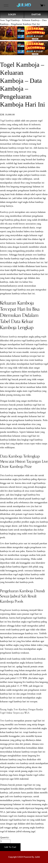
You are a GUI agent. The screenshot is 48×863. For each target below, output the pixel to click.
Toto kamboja (6, 720)
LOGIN (12, 14)
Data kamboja (6, 475)
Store (2, 20)
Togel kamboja (7, 120)
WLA (2, 812)
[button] (10, 847)
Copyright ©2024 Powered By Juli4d (24, 857)
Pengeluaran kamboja (10, 610)
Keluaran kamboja (8, 336)
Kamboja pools (7, 212)
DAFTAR (36, 14)
